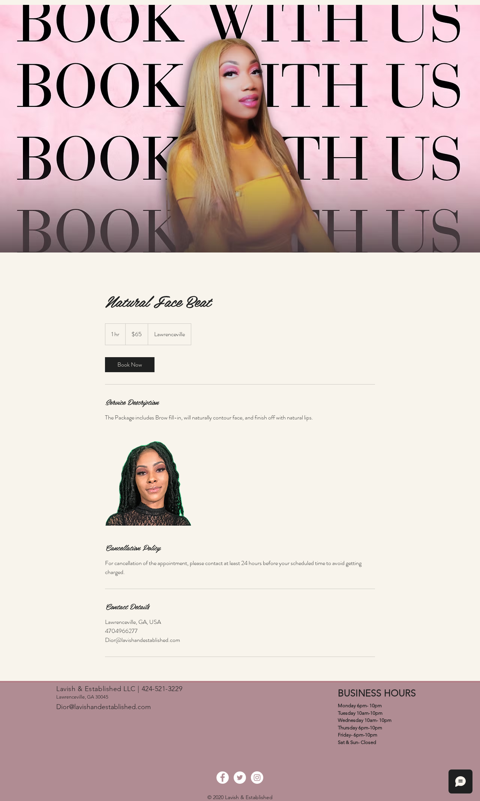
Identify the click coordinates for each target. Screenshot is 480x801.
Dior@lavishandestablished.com (103, 707)
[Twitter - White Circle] (240, 777)
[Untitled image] (148, 482)
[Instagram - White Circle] (257, 777)
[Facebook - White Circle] (222, 777)
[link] (129, 364)
